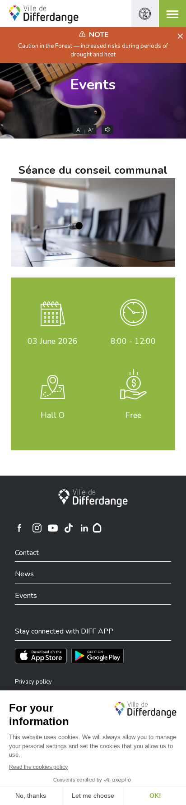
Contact (27, 553)
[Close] (179, 36)
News (24, 574)
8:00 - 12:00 (133, 341)
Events (93, 84)
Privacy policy (33, 682)
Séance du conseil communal (93, 170)
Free (133, 415)
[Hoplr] (97, 528)
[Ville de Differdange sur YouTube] (52, 528)
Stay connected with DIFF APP (64, 631)
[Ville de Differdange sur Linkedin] (84, 528)
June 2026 (53, 341)
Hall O (53, 415)
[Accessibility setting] (145, 13)
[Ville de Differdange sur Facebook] (19, 528)
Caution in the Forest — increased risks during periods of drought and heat (93, 50)
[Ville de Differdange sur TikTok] (68, 528)
